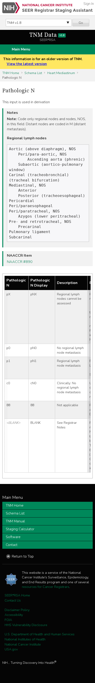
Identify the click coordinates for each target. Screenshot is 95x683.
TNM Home (10, 73)
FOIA (8, 620)
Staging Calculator (20, 529)
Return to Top (23, 556)
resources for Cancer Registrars (45, 586)
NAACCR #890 (20, 261)
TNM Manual (15, 521)
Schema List (33, 73)
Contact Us (13, 600)
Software (13, 537)
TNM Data (46, 35)
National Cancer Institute (23, 644)
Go (81, 22)
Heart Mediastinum (61, 73)
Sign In (88, 3)
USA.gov (11, 649)
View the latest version (27, 64)
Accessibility (14, 614)
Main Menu (21, 49)
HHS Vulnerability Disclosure (26, 625)
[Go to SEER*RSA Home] (47, 8)
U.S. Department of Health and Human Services (39, 634)
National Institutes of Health (25, 639)
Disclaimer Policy (17, 610)
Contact (12, 545)
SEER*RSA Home (17, 595)
